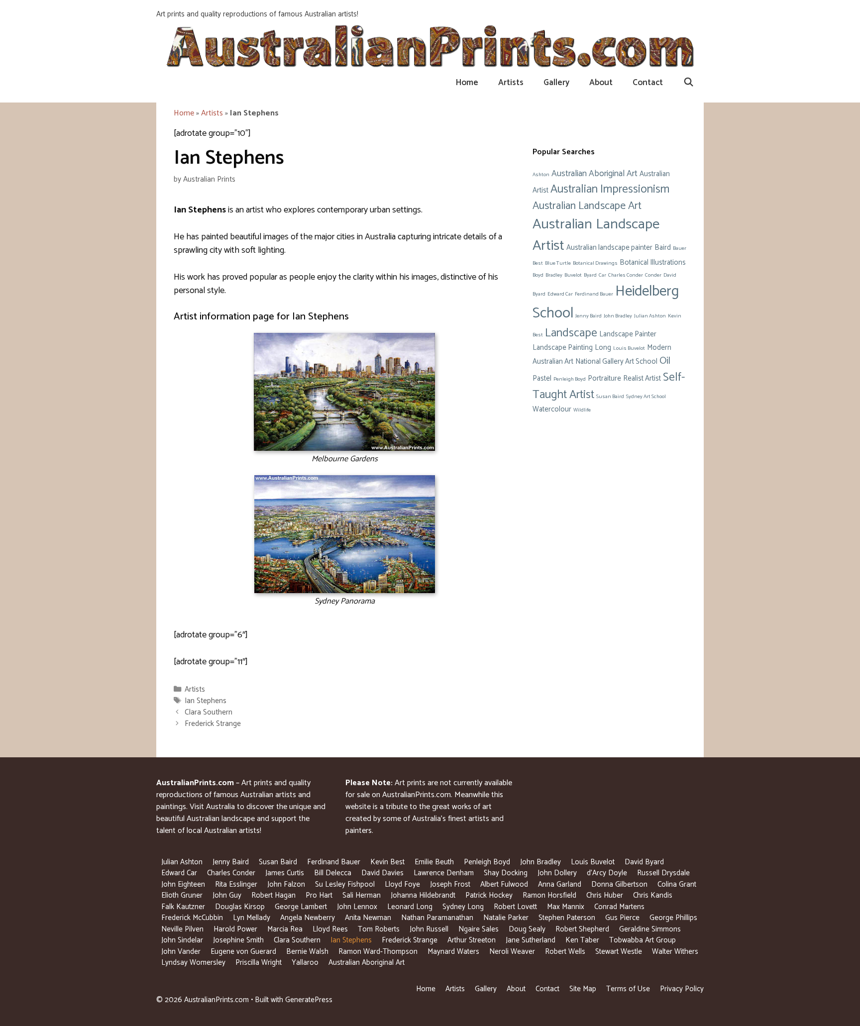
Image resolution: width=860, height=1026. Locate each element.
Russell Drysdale (663, 873)
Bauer (679, 248)
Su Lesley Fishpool (345, 884)
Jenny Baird (588, 315)
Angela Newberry (307, 918)
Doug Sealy (527, 929)
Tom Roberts (379, 929)
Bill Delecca (332, 873)
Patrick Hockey (489, 895)
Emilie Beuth (434, 862)
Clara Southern (208, 712)
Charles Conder (625, 275)
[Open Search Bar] (688, 82)
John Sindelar (182, 940)
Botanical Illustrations (653, 263)
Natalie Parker (506, 918)
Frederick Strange (213, 724)
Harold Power (235, 929)
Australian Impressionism (609, 189)
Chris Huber (604, 895)
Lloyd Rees (330, 929)
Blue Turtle (558, 263)
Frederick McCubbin (192, 918)
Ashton (541, 174)
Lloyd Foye (402, 884)
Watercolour (552, 409)
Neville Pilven (182, 929)
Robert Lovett (515, 907)
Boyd (538, 275)
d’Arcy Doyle (607, 873)
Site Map (582, 989)
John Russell (429, 929)
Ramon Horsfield (549, 895)
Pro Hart (319, 895)
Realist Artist (642, 379)
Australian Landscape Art (587, 206)
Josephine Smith (238, 940)
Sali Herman (361, 895)
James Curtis (284, 873)
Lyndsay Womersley (193, 962)
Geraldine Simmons (650, 929)
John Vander (181, 951)
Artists (511, 83)
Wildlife (582, 410)
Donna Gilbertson (619, 884)
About (601, 83)
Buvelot (573, 275)
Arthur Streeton (471, 940)
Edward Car (560, 294)
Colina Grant (676, 884)
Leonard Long (409, 907)
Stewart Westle (618, 951)
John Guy (227, 895)
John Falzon (286, 884)
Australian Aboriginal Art (594, 174)
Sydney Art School (646, 396)
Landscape (571, 333)
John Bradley (618, 315)
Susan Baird (610, 396)
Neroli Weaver (512, 951)
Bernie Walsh (307, 951)
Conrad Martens (619, 907)
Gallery (556, 83)
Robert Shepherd (582, 929)
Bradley (553, 275)
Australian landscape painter (609, 248)
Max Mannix (565, 907)
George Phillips (673, 918)
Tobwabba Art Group (642, 940)
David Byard (644, 862)
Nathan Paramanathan (437, 918)
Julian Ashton (650, 315)
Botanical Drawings (595, 263)
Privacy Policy (682, 989)
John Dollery (557, 873)
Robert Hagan (273, 895)
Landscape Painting (563, 348)
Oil (664, 361)
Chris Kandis (652, 895)
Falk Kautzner (183, 907)
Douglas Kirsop (240, 907)
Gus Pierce (622, 918)
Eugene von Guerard (243, 951)
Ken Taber (582, 940)
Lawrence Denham (444, 873)
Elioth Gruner (182, 895)
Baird (662, 248)
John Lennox (357, 907)
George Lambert (301, 907)
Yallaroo (305, 962)
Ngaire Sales (478, 929)
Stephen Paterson (566, 918)
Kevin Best (387, 862)
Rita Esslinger (236, 884)
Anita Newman (368, 918)
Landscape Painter (627, 334)
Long (603, 348)
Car (602, 275)
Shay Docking (506, 873)
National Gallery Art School (616, 362)
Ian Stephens (205, 701)
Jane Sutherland (530, 940)
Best (538, 263)
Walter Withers (675, 951)
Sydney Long (463, 907)
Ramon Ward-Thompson (378, 951)
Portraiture (604, 379)
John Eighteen (183, 884)
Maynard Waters (453, 951)
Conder (653, 275)
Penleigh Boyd (569, 379)
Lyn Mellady (251, 918)
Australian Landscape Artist (596, 234)
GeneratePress (308, 1000)
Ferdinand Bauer (594, 294)
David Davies (382, 873)
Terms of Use (628, 989)
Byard (590, 275)
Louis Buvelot (629, 348)
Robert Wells (565, 951)
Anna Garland (559, 884)
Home (467, 83)
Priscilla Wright (258, 962)
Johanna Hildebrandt (423, 895)
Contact (648, 83)
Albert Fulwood (504, 884)
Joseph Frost (450, 884)
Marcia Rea (285, 929)
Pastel (542, 379)
